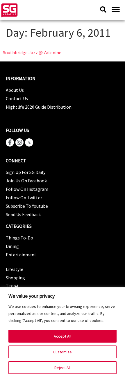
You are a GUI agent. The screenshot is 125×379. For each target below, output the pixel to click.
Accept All (62, 336)
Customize (62, 352)
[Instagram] (19, 142)
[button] (115, 9)
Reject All (62, 367)
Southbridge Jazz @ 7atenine (32, 52)
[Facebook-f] (10, 142)
